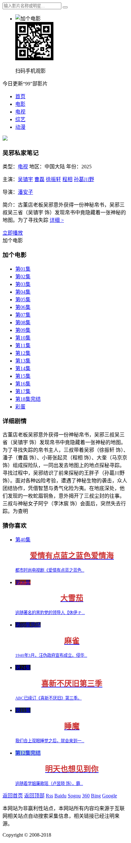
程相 (67, 179)
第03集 (23, 284)
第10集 (23, 338)
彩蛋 (20, 406)
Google (109, 795)
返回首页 (13, 795)
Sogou (74, 795)
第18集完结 (28, 399)
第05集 (23, 299)
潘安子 (25, 192)
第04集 (23, 292)
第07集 (23, 315)
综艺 (20, 119)
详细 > (57, 220)
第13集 (23, 360)
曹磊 (39, 179)
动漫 (20, 127)
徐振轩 (53, 179)
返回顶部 (34, 795)
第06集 (23, 307)
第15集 (23, 376)
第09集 (23, 330)
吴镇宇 (25, 179)
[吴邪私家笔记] (5, 139)
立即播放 (13, 233)
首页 (20, 96)
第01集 (23, 269)
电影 (20, 104)
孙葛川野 (84, 179)
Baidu (60, 795)
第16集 (23, 383)
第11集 (23, 345)
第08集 (23, 322)
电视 (20, 111)
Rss (49, 795)
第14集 (23, 368)
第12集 (23, 353)
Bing (96, 795)
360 (86, 795)
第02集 (23, 276)
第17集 (23, 391)
